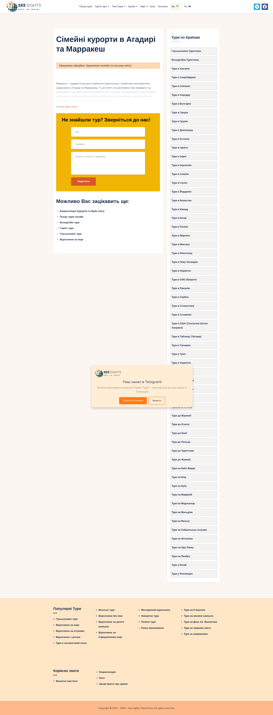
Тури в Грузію (180, 121)
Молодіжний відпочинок (155, 610)
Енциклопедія (107, 672)
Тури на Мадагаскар (183, 503)
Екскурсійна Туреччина (185, 60)
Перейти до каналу (133, 400)
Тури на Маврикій (182, 494)
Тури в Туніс (179, 354)
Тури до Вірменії (181, 415)
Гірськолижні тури (71, 234)
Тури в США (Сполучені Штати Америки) (190, 325)
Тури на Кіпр (179, 477)
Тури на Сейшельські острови (189, 530)
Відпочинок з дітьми (68, 637)
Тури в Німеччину (182, 253)
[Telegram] (257, 7)
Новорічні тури (150, 616)
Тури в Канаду (180, 209)
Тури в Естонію (181, 139)
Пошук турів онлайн (71, 216)
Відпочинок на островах (70, 631)
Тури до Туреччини (183, 450)
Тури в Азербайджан (184, 77)
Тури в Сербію (180, 297)
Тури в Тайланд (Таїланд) (186, 336)
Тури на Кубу (179, 486)
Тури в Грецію (180, 112)
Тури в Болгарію (181, 103)
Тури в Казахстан (181, 200)
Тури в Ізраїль (180, 147)
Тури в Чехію (179, 371)
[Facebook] (265, 7)
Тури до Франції (181, 459)
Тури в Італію (179, 183)
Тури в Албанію (181, 86)
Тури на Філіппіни (182, 538)
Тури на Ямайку (181, 556)
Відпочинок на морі (71, 239)
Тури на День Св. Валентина (200, 622)
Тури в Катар (179, 218)
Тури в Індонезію (182, 165)
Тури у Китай (179, 565)
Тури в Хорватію (181, 362)
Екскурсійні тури (69, 222)
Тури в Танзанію (181, 345)
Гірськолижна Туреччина (186, 51)
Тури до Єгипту (180, 424)
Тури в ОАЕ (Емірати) (184, 279)
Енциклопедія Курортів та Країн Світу (82, 211)
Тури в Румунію (181, 288)
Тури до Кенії (179, 433)
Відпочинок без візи (110, 616)
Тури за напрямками (196, 634)
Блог (102, 678)
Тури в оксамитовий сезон (71, 643)
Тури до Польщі (181, 442)
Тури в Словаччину (183, 306)
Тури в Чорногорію (183, 380)
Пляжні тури (148, 622)
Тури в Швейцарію (182, 389)
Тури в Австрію (181, 68)
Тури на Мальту (181, 521)
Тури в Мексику (181, 244)
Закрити (156, 400)
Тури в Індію (179, 156)
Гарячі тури (67, 228)
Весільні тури (107, 610)
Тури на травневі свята (197, 628)
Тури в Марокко (181, 235)
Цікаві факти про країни (113, 684)
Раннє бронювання (152, 628)
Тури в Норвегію (181, 270)
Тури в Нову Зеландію (185, 262)
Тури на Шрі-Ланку (183, 547)
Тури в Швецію (180, 398)
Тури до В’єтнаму (182, 407)
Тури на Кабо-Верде (183, 468)
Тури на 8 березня (194, 610)
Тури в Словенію (182, 314)
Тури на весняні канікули (198, 616)
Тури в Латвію (180, 226)
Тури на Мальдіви (182, 512)
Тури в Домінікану (182, 130)
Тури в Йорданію (182, 191)
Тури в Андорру (181, 95)
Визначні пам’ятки (66, 681)
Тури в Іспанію (180, 174)
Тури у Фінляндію (182, 573)
